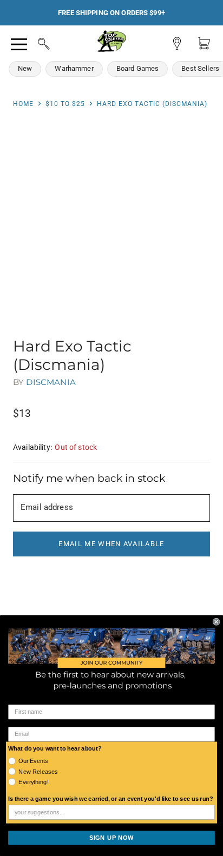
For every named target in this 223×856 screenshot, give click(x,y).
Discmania (50, 382)
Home (23, 104)
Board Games (137, 68)
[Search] (33, 42)
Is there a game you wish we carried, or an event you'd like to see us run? (110, 799)
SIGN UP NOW (111, 837)
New (25, 68)
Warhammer (74, 68)
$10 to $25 (65, 104)
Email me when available (111, 544)
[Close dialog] (216, 622)
